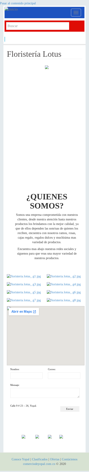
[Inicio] (31, 9)
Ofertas (54, 459)
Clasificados (40, 459)
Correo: (52, 369)
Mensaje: (15, 385)
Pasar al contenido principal (18, 3)
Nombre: (15, 369)
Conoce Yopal (20, 459)
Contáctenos (69, 459)
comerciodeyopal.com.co (39, 464)
